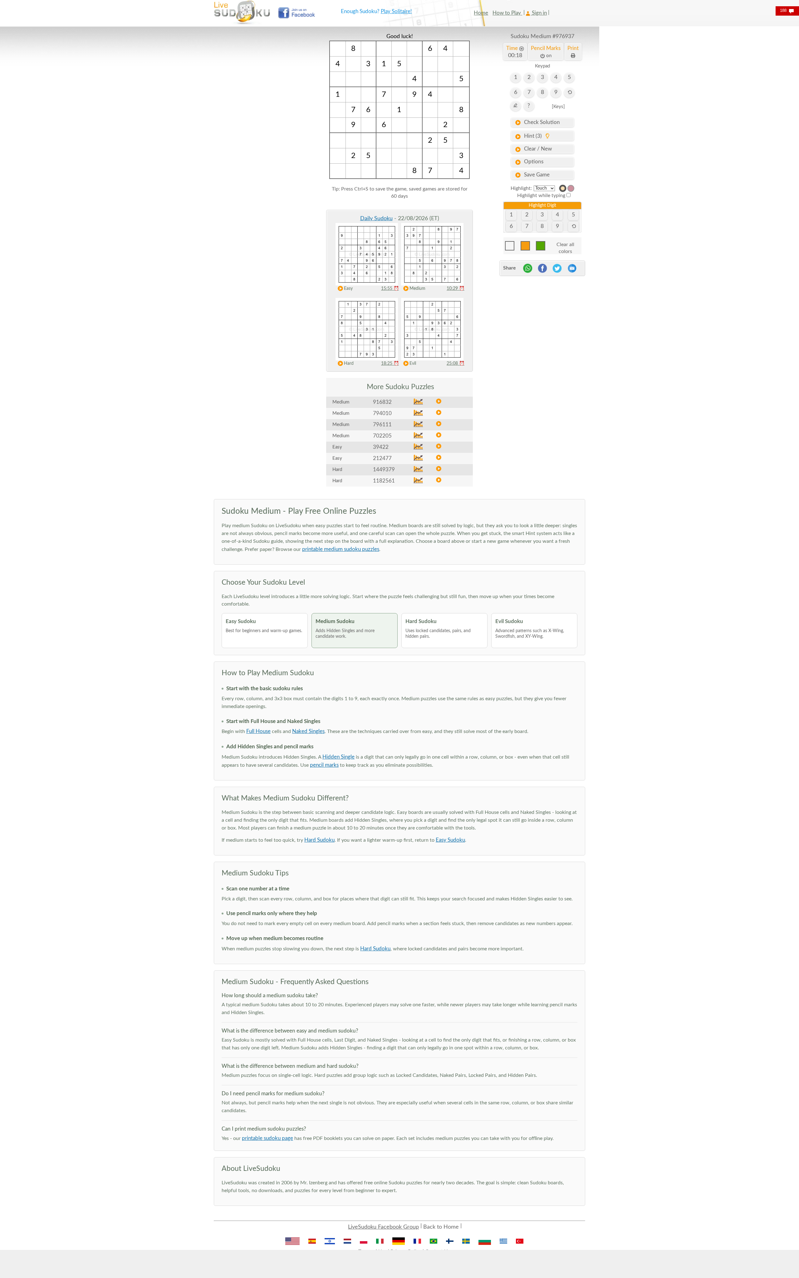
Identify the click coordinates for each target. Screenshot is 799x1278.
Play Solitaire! (396, 11)
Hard (349, 363)
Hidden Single (338, 757)
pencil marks (324, 765)
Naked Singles (308, 731)
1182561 (384, 480)
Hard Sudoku (319, 840)
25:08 (455, 363)
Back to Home (441, 1227)
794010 (382, 413)
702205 (382, 435)
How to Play (507, 13)
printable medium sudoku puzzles (340, 549)
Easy (348, 288)
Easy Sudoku (450, 840)
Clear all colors (565, 246)
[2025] (562, 188)
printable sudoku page (267, 1138)
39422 (381, 447)
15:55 (390, 288)
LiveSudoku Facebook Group (383, 1227)
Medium (417, 288)
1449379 (384, 469)
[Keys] (558, 106)
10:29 (455, 288)
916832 (382, 402)
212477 (382, 458)
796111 (382, 424)
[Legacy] (570, 188)
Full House (258, 731)
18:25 (390, 363)
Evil (412, 363)
